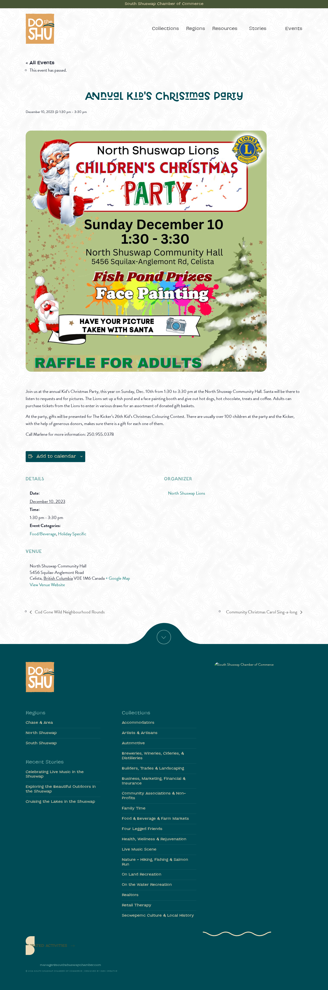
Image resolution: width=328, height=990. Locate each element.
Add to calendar (56, 456)
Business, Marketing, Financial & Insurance (153, 781)
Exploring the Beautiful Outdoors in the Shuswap (61, 789)
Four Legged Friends (142, 829)
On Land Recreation (141, 874)
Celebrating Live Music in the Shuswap (55, 774)
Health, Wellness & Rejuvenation (154, 839)
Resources (224, 29)
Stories (257, 29)
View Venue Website (47, 584)
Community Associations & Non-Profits (154, 796)
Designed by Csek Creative (101, 971)
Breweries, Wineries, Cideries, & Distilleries (153, 756)
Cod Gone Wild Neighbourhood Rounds (69, 612)
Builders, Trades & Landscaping (153, 768)
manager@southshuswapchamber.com (70, 965)
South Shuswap (41, 743)
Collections (165, 29)
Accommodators (138, 723)
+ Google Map (118, 578)
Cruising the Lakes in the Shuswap (60, 802)
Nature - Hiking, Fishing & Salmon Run (155, 862)
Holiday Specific (72, 533)
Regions (195, 29)
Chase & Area (39, 723)
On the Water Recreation (147, 885)
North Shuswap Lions (186, 493)
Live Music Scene (139, 849)
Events (293, 29)
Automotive (133, 743)
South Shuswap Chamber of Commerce (164, 4)
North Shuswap (41, 733)
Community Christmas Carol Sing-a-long (262, 612)
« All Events (40, 63)
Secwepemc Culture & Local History (158, 915)
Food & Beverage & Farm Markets (155, 819)
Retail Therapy (136, 905)
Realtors (130, 895)
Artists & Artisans (140, 733)
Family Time (133, 808)
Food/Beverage (43, 533)
